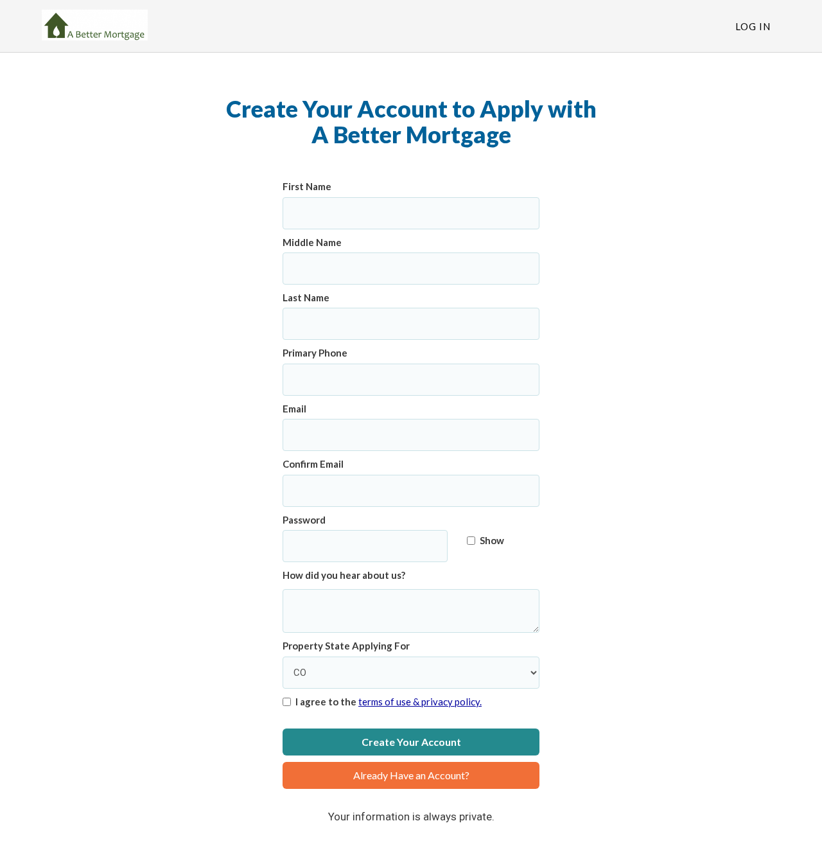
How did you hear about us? (344, 575)
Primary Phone (315, 352)
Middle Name (312, 242)
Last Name (306, 297)
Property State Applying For (346, 645)
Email (294, 408)
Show (492, 540)
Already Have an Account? (411, 775)
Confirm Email (313, 464)
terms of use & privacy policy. (420, 701)
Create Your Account (411, 742)
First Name (307, 186)
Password (304, 520)
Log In (753, 26)
